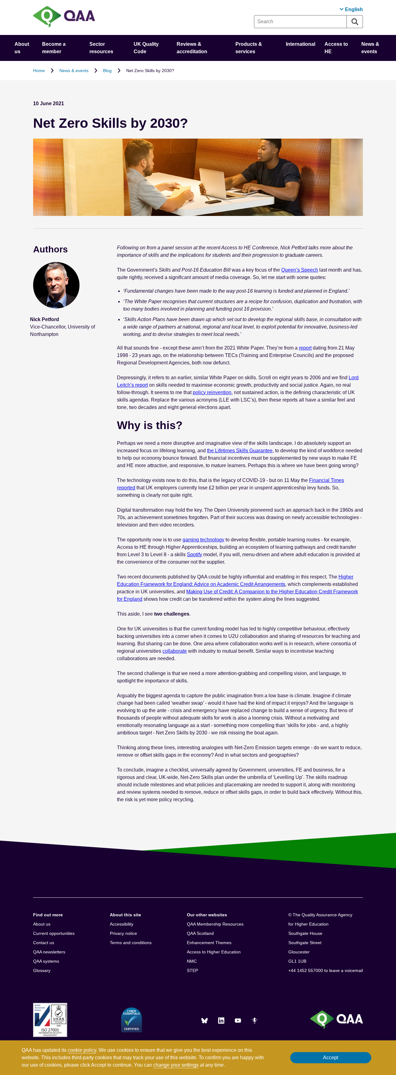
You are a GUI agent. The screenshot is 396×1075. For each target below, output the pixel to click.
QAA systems (46, 961)
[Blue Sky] (204, 1020)
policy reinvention (212, 392)
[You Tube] (238, 1020)
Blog (107, 70)
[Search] (355, 21)
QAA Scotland (200, 933)
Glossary (41, 970)
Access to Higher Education (214, 951)
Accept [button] (330, 1057)
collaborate (174, 651)
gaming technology (203, 539)
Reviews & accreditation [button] (192, 47)
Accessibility (121, 924)
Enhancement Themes (209, 942)
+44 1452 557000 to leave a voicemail (325, 970)
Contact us (43, 942)
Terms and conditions (131, 942)
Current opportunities (54, 933)
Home (39, 70)
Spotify (194, 554)
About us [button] (22, 47)
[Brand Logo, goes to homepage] (64, 17)
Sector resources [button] (101, 47)
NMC (192, 961)
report (305, 347)
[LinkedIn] (221, 1020)
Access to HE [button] (336, 47)
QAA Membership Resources (215, 924)
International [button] (300, 44)
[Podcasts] (255, 1020)
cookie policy (82, 1050)
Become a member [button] (54, 47)
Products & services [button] (248, 47)
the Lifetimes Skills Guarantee (240, 450)
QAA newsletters (49, 951)
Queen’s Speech (299, 270)
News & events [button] (370, 47)
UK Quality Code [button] (146, 47)
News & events (73, 70)
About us (41, 924)
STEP (192, 970)
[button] (351, 9)
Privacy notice (123, 933)
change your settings (176, 1065)
